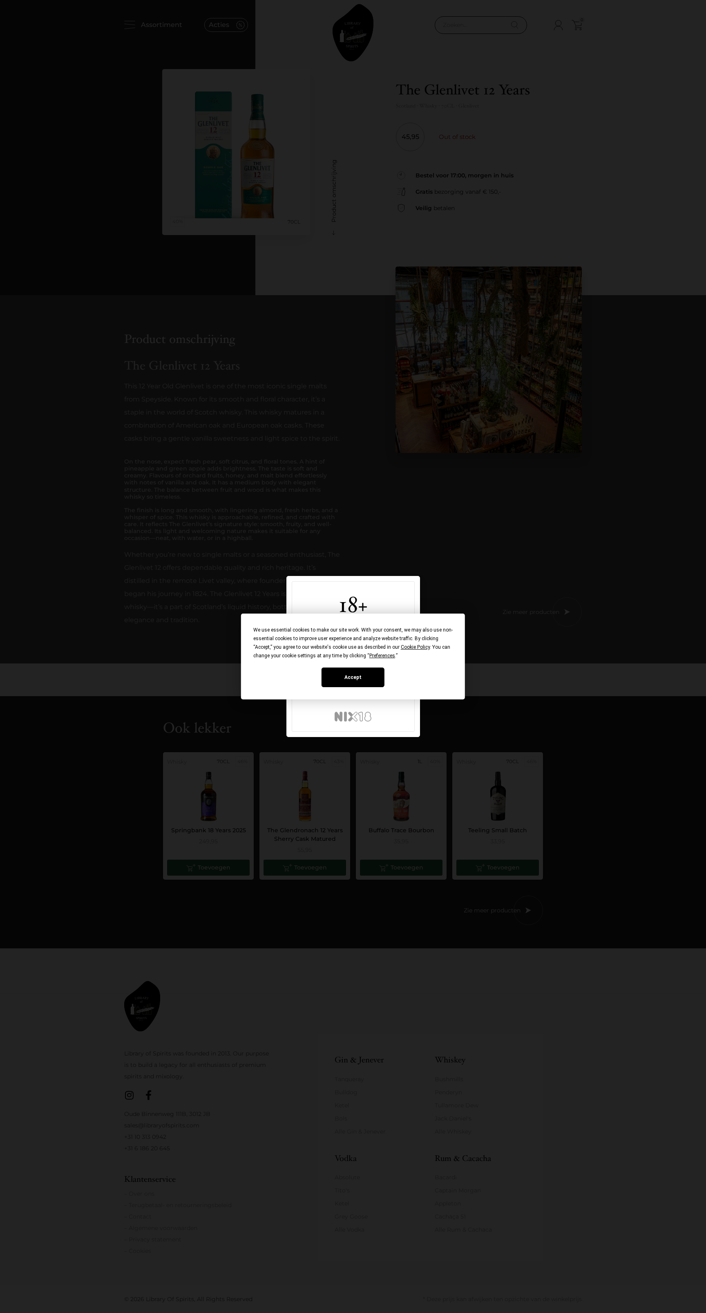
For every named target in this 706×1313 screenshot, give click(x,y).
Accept (353, 677)
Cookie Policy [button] (415, 647)
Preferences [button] (382, 656)
